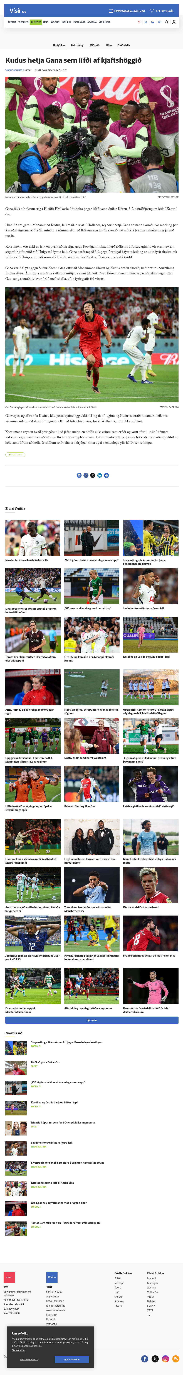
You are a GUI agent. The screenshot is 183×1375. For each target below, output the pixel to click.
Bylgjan (151, 1301)
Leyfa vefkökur (72, 1359)
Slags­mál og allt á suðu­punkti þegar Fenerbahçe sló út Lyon (66, 1042)
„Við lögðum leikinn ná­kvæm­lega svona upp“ (91, 560)
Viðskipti (119, 1283)
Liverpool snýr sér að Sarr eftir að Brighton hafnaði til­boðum (67, 1163)
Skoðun (119, 1297)
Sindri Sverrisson (14, 70)
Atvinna (151, 1288)
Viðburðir (152, 1292)
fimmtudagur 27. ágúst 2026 (129, 11)
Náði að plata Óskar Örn (45, 1062)
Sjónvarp (119, 1301)
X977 (150, 1310)
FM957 (151, 1306)
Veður (150, 1297)
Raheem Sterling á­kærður (79, 806)
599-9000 (14, 1313)
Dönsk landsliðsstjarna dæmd (141, 907)
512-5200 (57, 1292)
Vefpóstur (51, 1324)
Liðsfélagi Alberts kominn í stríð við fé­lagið (148, 806)
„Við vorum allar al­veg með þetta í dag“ (87, 608)
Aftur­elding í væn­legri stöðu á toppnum (88, 1008)
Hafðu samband (55, 1301)
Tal (148, 1315)
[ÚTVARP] (159, 22)
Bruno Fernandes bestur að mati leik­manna (149, 956)
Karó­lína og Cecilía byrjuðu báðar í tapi (146, 657)
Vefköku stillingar (29, 1359)
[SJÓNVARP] (152, 22)
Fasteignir (152, 1283)
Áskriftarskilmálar (56, 1310)
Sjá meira (92, 1020)
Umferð (50, 1319)
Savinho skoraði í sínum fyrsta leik (143, 608)
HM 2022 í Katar (15, 455)
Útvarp (118, 1306)
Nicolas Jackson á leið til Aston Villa (26, 560)
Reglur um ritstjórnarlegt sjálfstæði (17, 1294)
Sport (118, 1288)
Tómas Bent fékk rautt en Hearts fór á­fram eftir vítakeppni (65, 1223)
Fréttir (118, 1278)
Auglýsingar (52, 1296)
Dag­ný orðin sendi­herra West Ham (85, 758)
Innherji (151, 1278)
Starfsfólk (51, 1315)
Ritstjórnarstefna (55, 1306)
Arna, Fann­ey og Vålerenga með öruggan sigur (59, 1203)
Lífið (117, 1292)
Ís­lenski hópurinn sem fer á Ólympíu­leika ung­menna (63, 1123)
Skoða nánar (18, 1350)
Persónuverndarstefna (16, 1300)
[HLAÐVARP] (145, 22)
